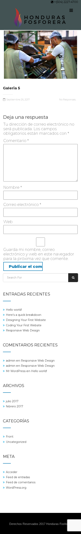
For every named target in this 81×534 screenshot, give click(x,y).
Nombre (12, 187)
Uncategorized (16, 442)
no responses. (67, 99)
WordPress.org (16, 487)
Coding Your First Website (23, 325)
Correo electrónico (22, 204)
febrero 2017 (14, 406)
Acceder (11, 472)
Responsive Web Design (23, 330)
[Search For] (73, 277)
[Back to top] (73, 510)
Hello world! (14, 309)
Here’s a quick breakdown (23, 315)
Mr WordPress (16, 371)
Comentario (16, 140)
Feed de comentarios (20, 482)
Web (8, 222)
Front (9, 436)
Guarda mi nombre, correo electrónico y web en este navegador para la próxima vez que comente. (38, 254)
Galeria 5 (11, 88)
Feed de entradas (18, 477)
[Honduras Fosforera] (40, 19)
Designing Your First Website (26, 320)
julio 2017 (12, 401)
